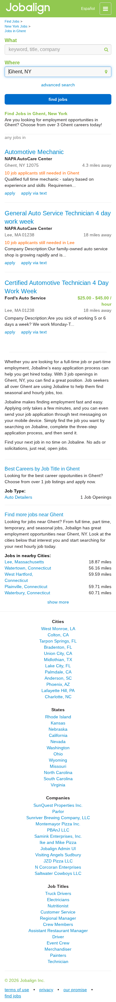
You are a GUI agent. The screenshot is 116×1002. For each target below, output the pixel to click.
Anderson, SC (58, 678)
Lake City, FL (58, 665)
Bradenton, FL (58, 647)
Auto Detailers (18, 497)
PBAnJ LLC (58, 830)
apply (10, 193)
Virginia (58, 784)
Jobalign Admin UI (58, 848)
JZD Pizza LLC (58, 860)
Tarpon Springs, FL (58, 641)
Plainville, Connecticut (26, 586)
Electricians (58, 899)
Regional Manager (58, 918)
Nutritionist (58, 905)
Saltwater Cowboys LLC (58, 873)
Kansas (58, 722)
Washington (58, 747)
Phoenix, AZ (58, 684)
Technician (58, 961)
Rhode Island (58, 716)
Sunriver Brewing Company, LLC (58, 817)
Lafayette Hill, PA (58, 690)
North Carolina (58, 772)
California (58, 735)
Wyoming (58, 760)
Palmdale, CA (58, 671)
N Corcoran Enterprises (58, 867)
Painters (58, 955)
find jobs (58, 99)
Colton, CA (58, 634)
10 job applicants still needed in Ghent (42, 172)
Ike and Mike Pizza (58, 842)
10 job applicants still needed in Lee (40, 242)
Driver (58, 936)
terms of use (17, 989)
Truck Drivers (58, 893)
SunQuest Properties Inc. (58, 805)
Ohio (58, 753)
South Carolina (58, 778)
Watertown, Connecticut (28, 568)
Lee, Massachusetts (24, 561)
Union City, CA (58, 653)
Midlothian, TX (58, 659)
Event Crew (58, 942)
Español (88, 8)
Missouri (58, 766)
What (11, 40)
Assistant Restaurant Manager (58, 930)
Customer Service (58, 912)
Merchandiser (58, 949)
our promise (75, 989)
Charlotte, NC (58, 696)
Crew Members (58, 924)
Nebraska (58, 729)
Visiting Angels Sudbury (58, 854)
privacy (46, 989)
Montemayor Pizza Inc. (58, 823)
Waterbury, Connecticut (27, 592)
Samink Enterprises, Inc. (58, 836)
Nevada (58, 741)
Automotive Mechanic (34, 151)
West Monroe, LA (58, 628)
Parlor (58, 811)
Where (12, 62)
